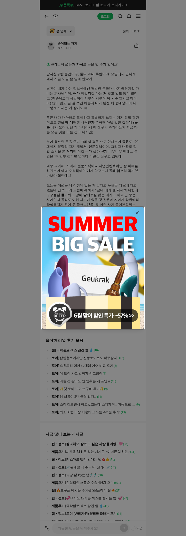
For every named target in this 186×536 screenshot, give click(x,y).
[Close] (137, 213)
